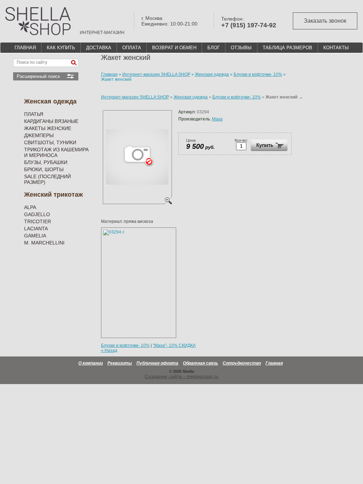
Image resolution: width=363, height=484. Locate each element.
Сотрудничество (242, 363)
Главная (274, 363)
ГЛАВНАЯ (25, 47)
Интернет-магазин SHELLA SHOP (135, 97)
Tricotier (37, 221)
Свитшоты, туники (50, 142)
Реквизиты (119, 363)
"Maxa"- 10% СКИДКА (174, 345)
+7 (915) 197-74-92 (248, 25)
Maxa (217, 119)
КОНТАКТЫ (336, 47)
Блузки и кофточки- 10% (236, 97)
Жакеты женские (47, 128)
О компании (90, 363)
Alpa (30, 207)
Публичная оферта (157, 363)
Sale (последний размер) (47, 179)
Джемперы (39, 135)
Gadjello (37, 214)
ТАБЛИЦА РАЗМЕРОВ (287, 47)
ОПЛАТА (131, 47)
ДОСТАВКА (98, 47)
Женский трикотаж (53, 194)
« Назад (109, 350)
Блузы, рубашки (45, 162)
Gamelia (35, 235)
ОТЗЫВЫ (241, 47)
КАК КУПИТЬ (61, 47)
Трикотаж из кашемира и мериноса (56, 152)
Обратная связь (200, 363)
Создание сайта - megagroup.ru (181, 376)
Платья (33, 114)
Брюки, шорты (43, 169)
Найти (73, 63)
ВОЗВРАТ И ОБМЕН (174, 47)
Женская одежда (50, 101)
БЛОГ (213, 47)
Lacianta (36, 228)
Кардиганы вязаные (51, 121)
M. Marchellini (44, 243)
